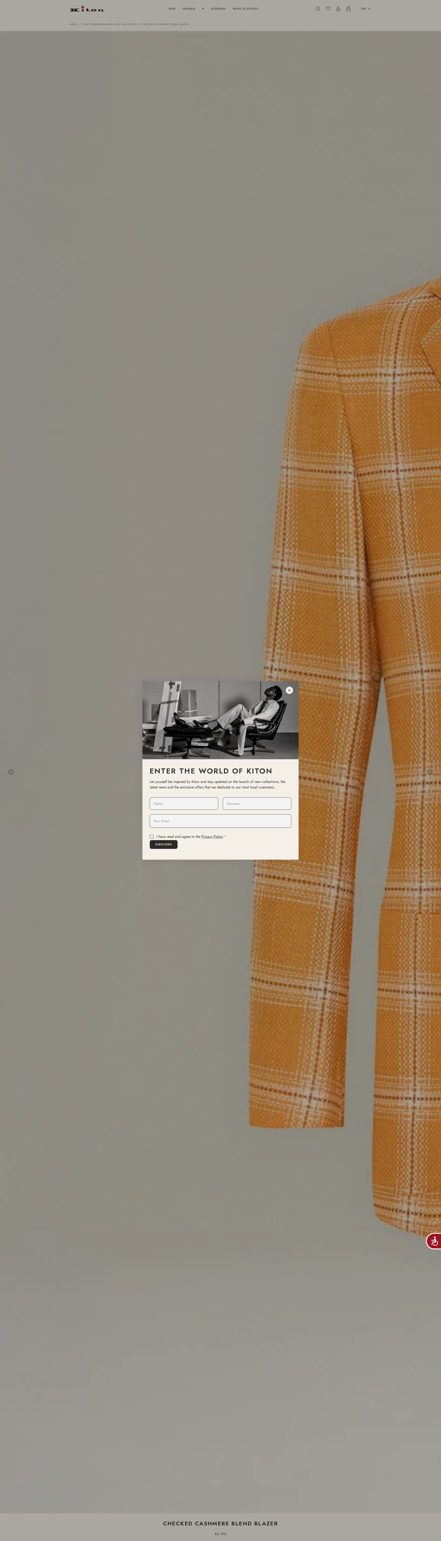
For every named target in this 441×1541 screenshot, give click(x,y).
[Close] (289, 690)
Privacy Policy (212, 836)
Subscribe (163, 844)
